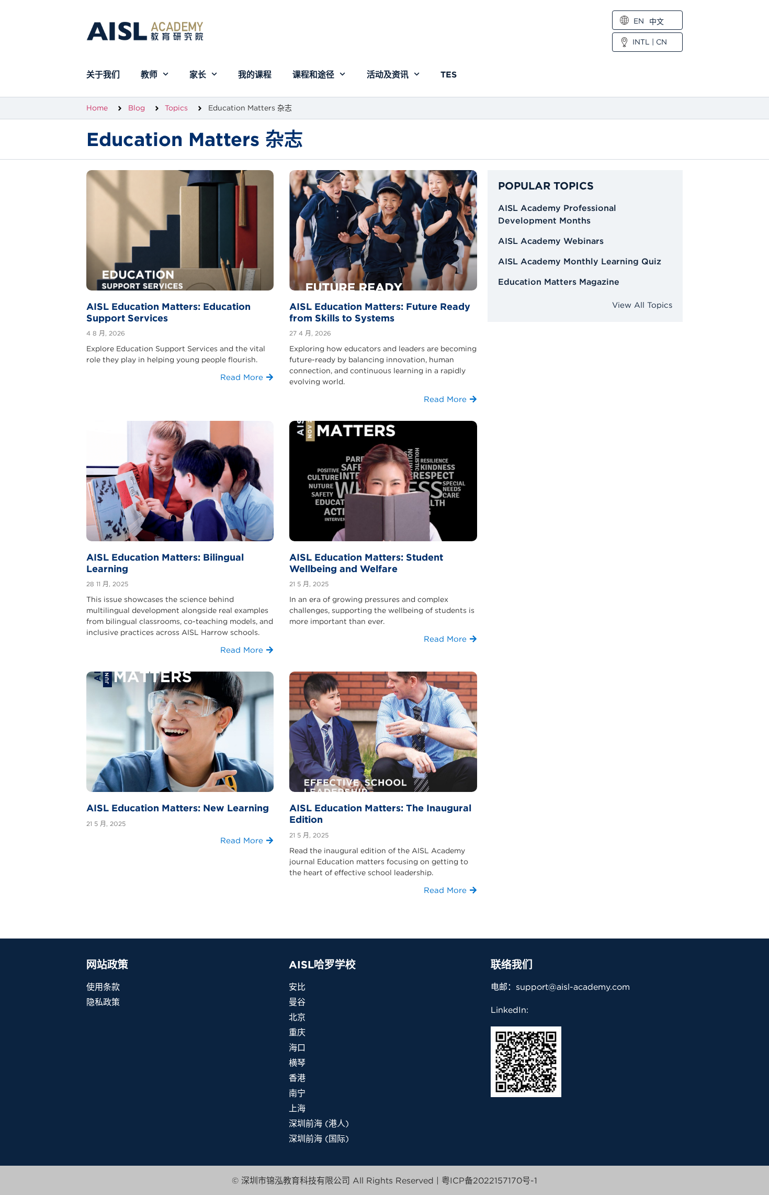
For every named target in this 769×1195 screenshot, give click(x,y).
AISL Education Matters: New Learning (177, 808)
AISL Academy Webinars (551, 241)
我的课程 (255, 74)
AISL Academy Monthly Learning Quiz (579, 261)
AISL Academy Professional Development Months (557, 214)
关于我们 (103, 74)
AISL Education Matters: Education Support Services (168, 312)
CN (661, 42)
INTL (641, 42)
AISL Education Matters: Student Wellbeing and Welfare (366, 563)
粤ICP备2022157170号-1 (489, 1180)
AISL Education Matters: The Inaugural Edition (380, 813)
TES (448, 74)
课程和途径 (313, 74)
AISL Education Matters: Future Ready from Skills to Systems (379, 312)
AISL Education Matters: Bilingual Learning (165, 563)
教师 (149, 74)
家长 (197, 74)
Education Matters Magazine (558, 281)
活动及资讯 (388, 74)
